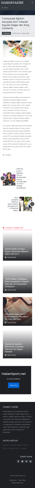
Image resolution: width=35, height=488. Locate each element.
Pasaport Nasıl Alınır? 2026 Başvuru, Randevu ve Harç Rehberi (16, 316)
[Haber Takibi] (12, 2)
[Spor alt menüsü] (19, 448)
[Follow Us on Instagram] (26, 461)
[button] (32, 2)
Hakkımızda (13, 480)
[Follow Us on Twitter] (22, 461)
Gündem (6, 33)
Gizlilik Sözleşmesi (17, 483)
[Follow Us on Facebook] (18, 461)
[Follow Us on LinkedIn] (30, 461)
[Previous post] (3, 178)
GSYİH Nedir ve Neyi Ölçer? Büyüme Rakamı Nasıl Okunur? (17, 251)
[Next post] (32, 204)
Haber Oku (13, 385)
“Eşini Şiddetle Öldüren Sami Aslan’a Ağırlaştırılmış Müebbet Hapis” (13, 204)
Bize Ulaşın (22, 480)
